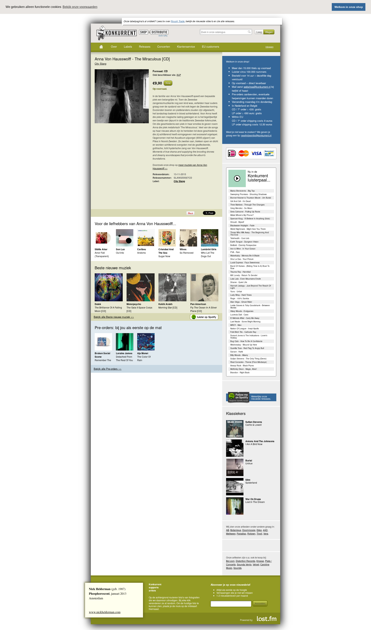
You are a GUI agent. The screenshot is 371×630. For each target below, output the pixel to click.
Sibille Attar (101, 249)
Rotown (251, 533)
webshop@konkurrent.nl (257, 87)
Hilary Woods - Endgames (241, 311)
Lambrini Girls (208, 249)
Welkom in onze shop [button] (348, 6)
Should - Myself (237, 222)
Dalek (98, 304)
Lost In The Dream (255, 501)
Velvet (256, 564)
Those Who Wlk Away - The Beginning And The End (249, 233)
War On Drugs (253, 499)
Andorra (141, 252)
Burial (248, 460)
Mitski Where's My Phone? (242, 215)
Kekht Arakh (165, 304)
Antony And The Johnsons (259, 441)
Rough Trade (178, 21)
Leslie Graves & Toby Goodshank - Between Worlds (250, 306)
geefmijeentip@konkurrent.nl (256, 135)
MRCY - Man (236, 325)
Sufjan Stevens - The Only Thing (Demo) (248, 358)
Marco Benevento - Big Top (242, 190)
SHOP (143, 32)
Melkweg (231, 533)
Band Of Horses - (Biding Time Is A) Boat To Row (250, 267)
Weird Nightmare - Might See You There (248, 229)
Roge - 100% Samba (239, 298)
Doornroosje (248, 530)
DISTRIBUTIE (159, 33)
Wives (183, 249)
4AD (265, 530)
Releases (144, 46)
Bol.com (230, 560)
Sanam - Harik (236, 351)
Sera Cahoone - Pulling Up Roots (245, 211)
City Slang (100, 63)
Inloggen (269, 47)
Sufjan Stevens (253, 422)
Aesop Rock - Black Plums (242, 365)
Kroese (260, 560)
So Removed (186, 252)
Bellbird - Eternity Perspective (243, 245)
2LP (179, 75)
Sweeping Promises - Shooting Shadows (248, 194)
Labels (128, 46)
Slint (247, 479)
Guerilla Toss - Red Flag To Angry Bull (247, 348)
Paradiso (241, 533)
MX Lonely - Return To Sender (243, 275)
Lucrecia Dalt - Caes (239, 314)
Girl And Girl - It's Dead (240, 201)
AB (227, 530)
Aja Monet (142, 353)
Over (114, 46)
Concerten (163, 46)
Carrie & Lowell (253, 424)
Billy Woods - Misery (239, 355)
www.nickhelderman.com (104, 612)
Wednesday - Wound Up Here (243, 344)
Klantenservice (186, 46)
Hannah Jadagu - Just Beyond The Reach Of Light (250, 286)
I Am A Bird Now (253, 444)
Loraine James (124, 353)
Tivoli (259, 533)
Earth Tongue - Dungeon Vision (244, 241)
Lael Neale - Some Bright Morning (245, 321)
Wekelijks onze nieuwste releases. (261, 397)
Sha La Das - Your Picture (242, 259)
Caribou (141, 249)
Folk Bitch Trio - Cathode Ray (243, 332)
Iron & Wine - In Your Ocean (242, 248)
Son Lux (120, 249)
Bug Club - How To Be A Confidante (246, 341)
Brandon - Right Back (239, 372)
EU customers (210, 46)
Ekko (259, 530)
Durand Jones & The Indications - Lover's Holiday (248, 336)
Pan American (198, 304)
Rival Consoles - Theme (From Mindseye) (248, 362)
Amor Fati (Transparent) (102, 254)
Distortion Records (245, 560)
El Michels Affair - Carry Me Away (244, 318)
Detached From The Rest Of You (124, 358)
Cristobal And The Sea (166, 250)
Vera (265, 533)
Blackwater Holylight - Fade (242, 225)
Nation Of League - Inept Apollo (244, 328)
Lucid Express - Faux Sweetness (245, 262)
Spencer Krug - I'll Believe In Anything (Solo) (250, 218)
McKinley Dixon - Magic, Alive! (243, 369)
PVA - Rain (235, 252)
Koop (168, 82)
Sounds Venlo (244, 564)
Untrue (249, 463)
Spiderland (251, 482)
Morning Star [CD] (167, 307)
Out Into (120, 252)
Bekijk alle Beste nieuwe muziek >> (114, 317)
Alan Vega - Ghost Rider (241, 302)
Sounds (237, 567)
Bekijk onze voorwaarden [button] (80, 6)
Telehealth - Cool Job (239, 238)
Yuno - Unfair (236, 291)
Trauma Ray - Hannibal (240, 271)
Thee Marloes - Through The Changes (247, 204)
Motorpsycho (134, 304)
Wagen (269, 32)
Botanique (235, 530)
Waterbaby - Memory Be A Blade (245, 255)
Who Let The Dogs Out (207, 254)
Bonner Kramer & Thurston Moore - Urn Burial (250, 197)
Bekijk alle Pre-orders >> (108, 369)
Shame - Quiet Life (238, 282)
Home (101, 47)
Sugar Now (164, 256)
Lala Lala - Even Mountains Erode (245, 278)
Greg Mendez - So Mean (241, 208)
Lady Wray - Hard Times (241, 295)
